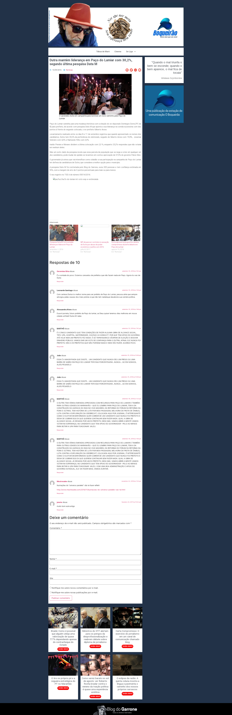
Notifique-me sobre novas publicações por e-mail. (75, 592)
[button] (127, 70)
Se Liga (129, 51)
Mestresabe (62, 481)
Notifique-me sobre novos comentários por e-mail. (75, 588)
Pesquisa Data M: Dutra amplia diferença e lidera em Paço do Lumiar (61, 244)
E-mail (53, 568)
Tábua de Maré (103, 51)
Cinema (117, 51)
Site (51, 578)
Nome (53, 559)
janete (59, 502)
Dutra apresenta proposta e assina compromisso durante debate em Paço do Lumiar (125, 244)
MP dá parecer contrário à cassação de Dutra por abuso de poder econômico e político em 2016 (95, 244)
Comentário (56, 528)
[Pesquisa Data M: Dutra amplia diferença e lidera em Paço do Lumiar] (64, 233)
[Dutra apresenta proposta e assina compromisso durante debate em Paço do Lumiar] (126, 233)
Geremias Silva (63, 271)
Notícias (69, 70)
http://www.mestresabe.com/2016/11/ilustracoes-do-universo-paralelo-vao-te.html (91, 490)
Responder (60, 281)
